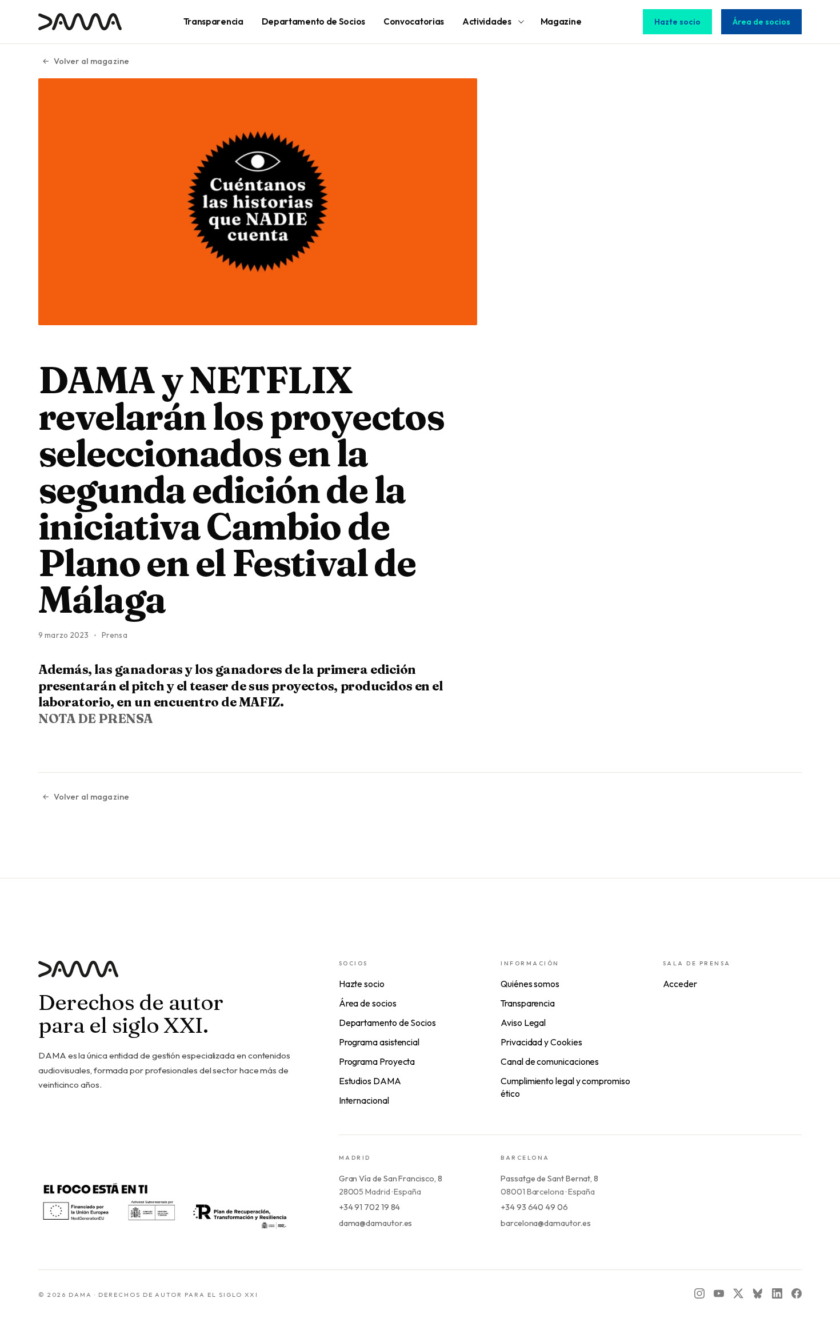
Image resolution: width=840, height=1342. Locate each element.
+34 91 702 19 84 (370, 1207)
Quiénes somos (530, 983)
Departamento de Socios (387, 1022)
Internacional (364, 1100)
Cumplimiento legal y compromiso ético (565, 1087)
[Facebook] (796, 1293)
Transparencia (528, 1003)
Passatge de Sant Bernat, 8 (549, 1178)
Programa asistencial (379, 1042)
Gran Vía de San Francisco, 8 (390, 1178)
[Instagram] (699, 1293)
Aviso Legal (523, 1022)
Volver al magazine (91, 61)
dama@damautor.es (376, 1223)
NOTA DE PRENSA (95, 718)
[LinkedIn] (777, 1293)
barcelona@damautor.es (545, 1223)
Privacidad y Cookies (541, 1042)
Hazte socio (677, 22)
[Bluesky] (758, 1293)
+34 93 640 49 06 (534, 1207)
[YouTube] (719, 1293)
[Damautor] (165, 976)
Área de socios (761, 22)
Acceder (680, 983)
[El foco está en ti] (164, 1204)
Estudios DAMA (370, 1081)
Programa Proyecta (377, 1061)
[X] (738, 1293)
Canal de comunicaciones (550, 1061)
